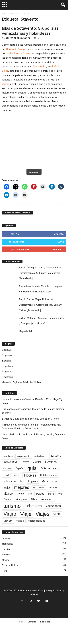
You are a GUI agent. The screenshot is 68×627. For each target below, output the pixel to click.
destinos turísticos (19, 53)
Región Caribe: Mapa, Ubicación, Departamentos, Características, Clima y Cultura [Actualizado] (40, 305)
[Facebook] (22, 601)
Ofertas (20, 493)
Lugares (33, 481)
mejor (6, 487)
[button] (62, 5)
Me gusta (59, 234)
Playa (60, 493)
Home (20, 621)
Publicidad (45, 621)
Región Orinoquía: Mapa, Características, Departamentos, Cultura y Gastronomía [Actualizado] (40, 273)
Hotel (6, 475)
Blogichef (7, 360)
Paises (40, 493)
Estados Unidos (10, 565)
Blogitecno (7, 377)
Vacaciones (53, 505)
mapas (55, 481)
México (8, 493)
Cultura (37, 461)
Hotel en (16, 475)
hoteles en (9, 481)
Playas (7, 499)
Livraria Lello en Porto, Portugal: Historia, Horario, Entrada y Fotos (33, 436)
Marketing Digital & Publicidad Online (21, 382)
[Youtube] (46, 601)
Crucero (25, 462)
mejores (21, 487)
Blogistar (6, 371)
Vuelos (8, 521)
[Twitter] (38, 601)
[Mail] (30, 601)
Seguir (60, 241)
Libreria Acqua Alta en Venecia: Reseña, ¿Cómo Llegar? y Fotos (32, 401)
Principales (21, 499)
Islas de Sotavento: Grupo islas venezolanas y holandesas (30, 30)
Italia (22, 481)
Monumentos (39, 487)
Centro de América (16, 49)
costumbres (10, 461)
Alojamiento (23, 456)
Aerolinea (8, 456)
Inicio (4, 13)
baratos (56, 456)
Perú (4, 570)
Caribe (5, 83)
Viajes (43, 514)
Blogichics (7, 366)
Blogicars (7, 349)
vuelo (57, 513)
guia (32, 468)
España (19, 468)
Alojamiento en (40, 456)
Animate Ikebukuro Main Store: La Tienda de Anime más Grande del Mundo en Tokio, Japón (31, 426)
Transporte (7, 543)
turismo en (33, 506)
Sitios (34, 499)
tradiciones (47, 499)
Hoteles (30, 475)
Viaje (26, 514)
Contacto (32, 621)
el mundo (7, 468)
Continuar (34, 171)
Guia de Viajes (49, 468)
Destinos (51, 462)
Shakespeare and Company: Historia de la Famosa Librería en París (33, 411)
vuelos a (20, 521)
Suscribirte (57, 249)
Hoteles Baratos (48, 475)
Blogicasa (7, 355)
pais (30, 494)
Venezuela (39, 66)
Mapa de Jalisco (27, 331)
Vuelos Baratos (36, 520)
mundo (53, 487)
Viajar (9, 514)
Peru (51, 493)
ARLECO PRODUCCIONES (18, 38)
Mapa (45, 481)
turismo (12, 506)
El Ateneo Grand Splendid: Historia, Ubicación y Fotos (30, 418)
